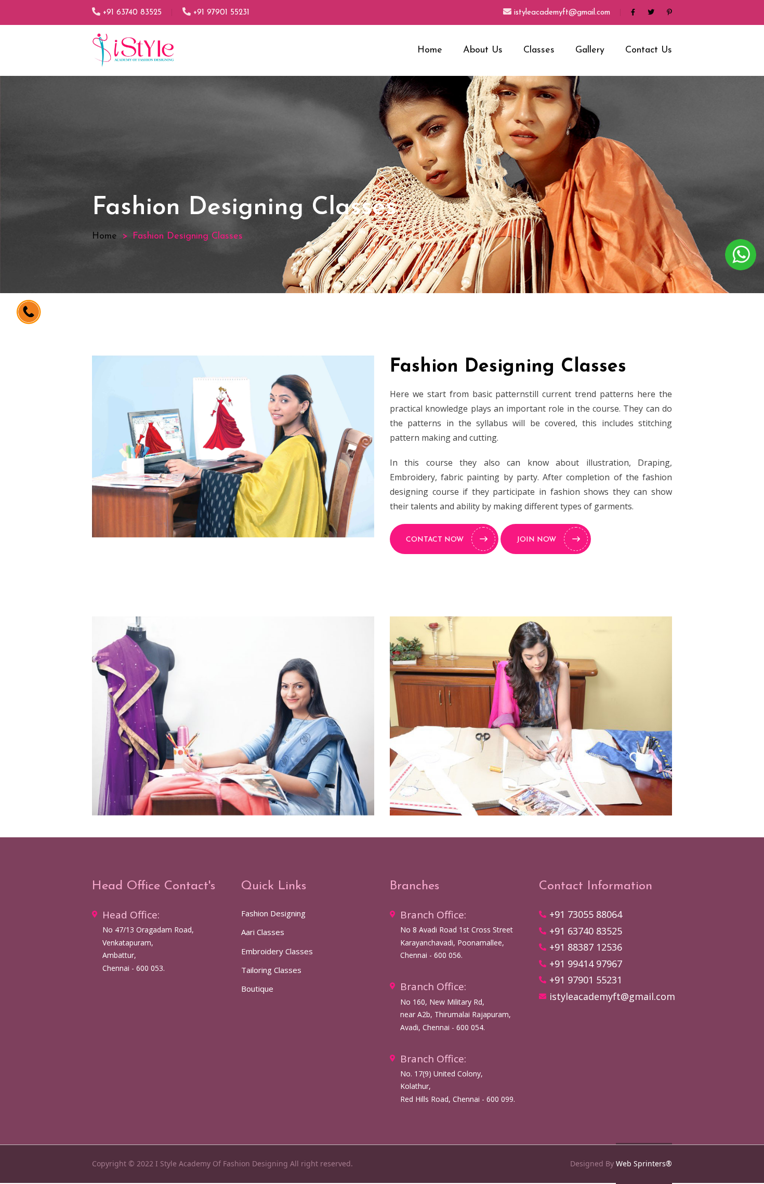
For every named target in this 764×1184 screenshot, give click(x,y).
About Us (483, 50)
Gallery (589, 50)
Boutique (257, 988)
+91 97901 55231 (221, 13)
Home (429, 50)
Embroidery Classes (277, 951)
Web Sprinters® (644, 1163)
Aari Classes (262, 932)
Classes (539, 50)
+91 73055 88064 (585, 914)
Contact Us (648, 50)
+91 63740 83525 (132, 13)
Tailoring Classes (271, 970)
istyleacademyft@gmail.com (562, 13)
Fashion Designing (273, 913)
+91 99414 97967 (585, 963)
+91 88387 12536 (585, 947)
